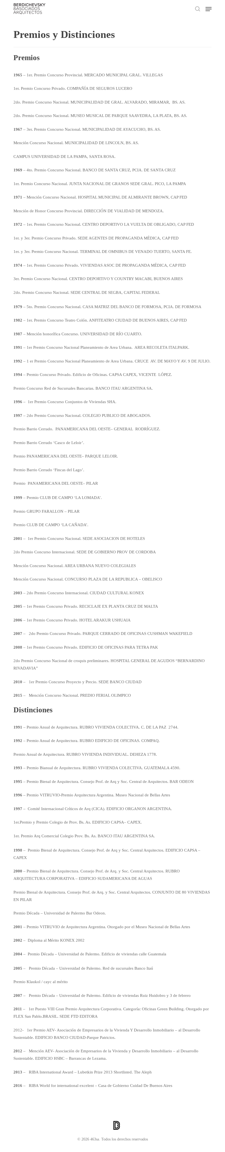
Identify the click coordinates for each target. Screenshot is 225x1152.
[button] (209, 9)
